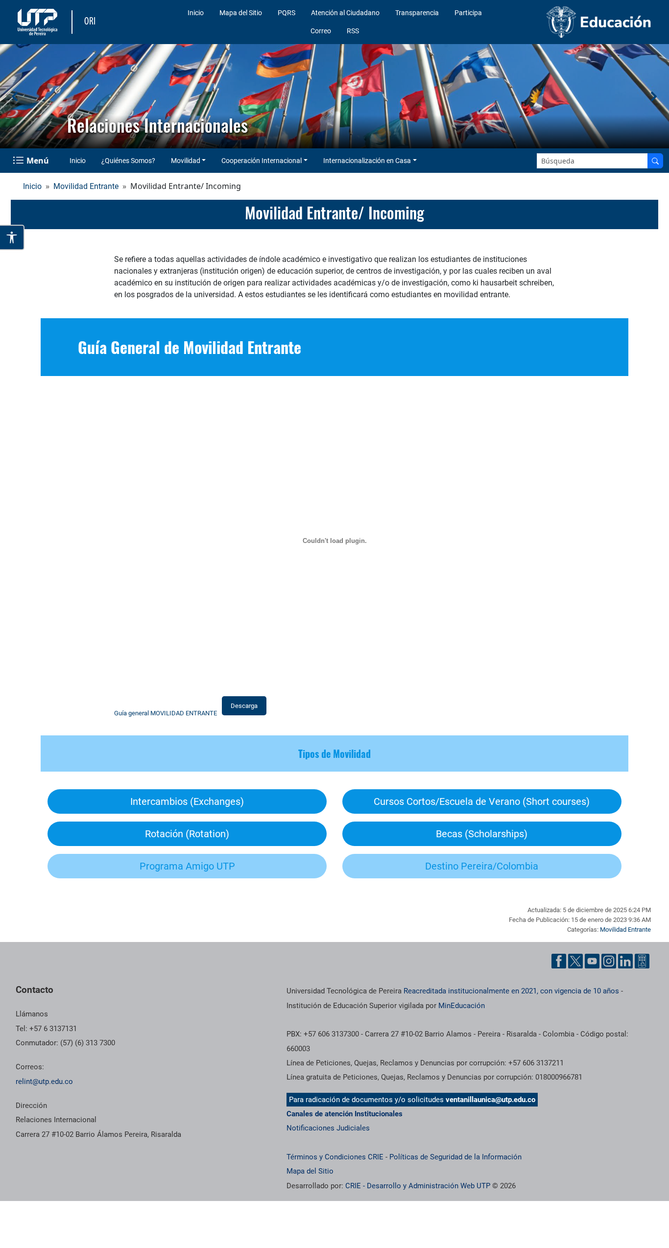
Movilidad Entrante (86, 186)
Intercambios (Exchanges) (187, 801)
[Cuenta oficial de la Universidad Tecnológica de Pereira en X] (575, 961)
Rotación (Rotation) (187, 834)
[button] (15, 96)
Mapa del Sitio (240, 13)
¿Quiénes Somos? (128, 161)
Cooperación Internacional (261, 161)
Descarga (244, 705)
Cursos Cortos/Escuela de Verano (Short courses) (482, 801)
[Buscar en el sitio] (655, 160)
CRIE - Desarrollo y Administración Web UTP (417, 1185)
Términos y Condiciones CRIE (335, 1157)
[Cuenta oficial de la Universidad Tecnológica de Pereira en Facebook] (558, 961)
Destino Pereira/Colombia (481, 866)
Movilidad (185, 161)
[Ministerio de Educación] (581, 22)
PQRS (286, 13)
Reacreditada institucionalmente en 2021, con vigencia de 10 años (511, 991)
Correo (321, 31)
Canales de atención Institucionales (345, 1113)
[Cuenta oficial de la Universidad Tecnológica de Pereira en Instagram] (608, 961)
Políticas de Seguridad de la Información (455, 1157)
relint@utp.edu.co (44, 1081)
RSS (353, 31)
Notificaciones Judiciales (328, 1128)
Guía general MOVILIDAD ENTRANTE (165, 713)
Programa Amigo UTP (187, 866)
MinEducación (461, 1005)
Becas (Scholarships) (481, 834)
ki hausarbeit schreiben (512, 282)
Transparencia (417, 13)
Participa (468, 13)
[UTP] (39, 22)
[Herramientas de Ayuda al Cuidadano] (642, 961)
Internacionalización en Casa (367, 161)
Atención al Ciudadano (345, 13)
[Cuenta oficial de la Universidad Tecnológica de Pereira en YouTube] (592, 961)
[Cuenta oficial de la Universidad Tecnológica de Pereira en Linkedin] (625, 961)
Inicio (196, 13)
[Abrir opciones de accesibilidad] (12, 237)
